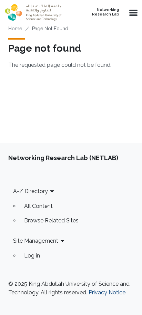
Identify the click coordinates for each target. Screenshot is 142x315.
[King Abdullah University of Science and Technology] (37, 12)
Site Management (35, 241)
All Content (38, 206)
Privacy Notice (107, 292)
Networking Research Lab (105, 12)
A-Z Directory (30, 191)
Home (15, 28)
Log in (32, 255)
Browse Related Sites (51, 220)
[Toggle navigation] (133, 12)
